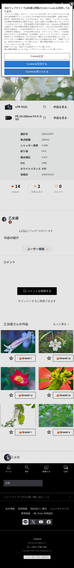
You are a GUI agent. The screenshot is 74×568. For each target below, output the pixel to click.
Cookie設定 (37, 56)
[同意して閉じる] (71, 4)
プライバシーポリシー (40, 49)
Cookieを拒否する (37, 63)
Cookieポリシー (32, 47)
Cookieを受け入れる (37, 71)
